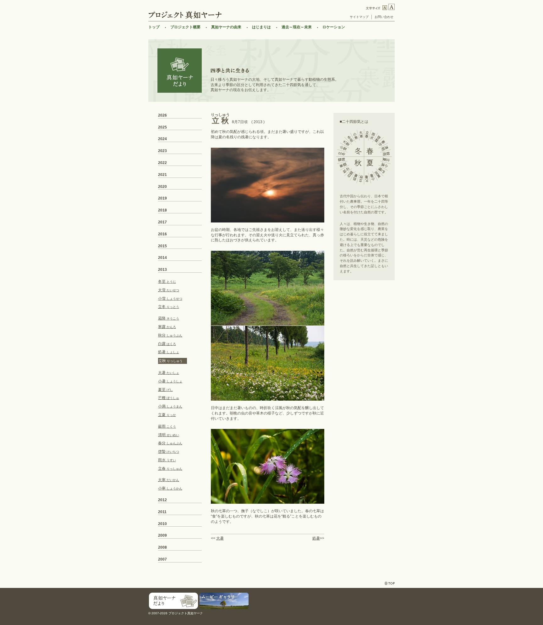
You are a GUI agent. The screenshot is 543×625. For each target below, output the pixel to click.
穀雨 (167, 426)
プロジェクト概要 (185, 27)
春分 (170, 443)
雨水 (167, 460)
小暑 (170, 381)
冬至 (167, 281)
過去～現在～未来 (297, 27)
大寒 (168, 480)
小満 (170, 406)
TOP (390, 583)
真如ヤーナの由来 (226, 27)
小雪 (170, 298)
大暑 (220, 538)
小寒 (170, 488)
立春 (170, 468)
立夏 (167, 415)
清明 (168, 435)
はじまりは (261, 27)
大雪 (168, 290)
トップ (154, 27)
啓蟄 (168, 451)
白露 (167, 344)
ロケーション (333, 27)
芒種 (168, 398)
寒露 (167, 327)
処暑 (316, 538)
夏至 (165, 389)
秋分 (170, 335)
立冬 (168, 306)
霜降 (168, 318)
